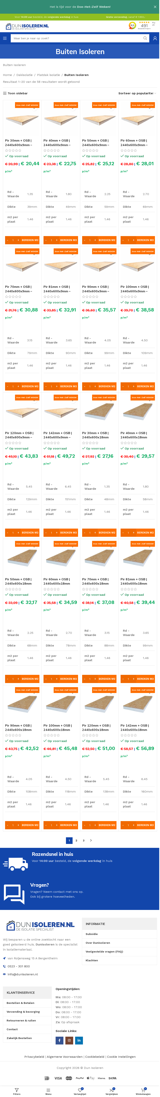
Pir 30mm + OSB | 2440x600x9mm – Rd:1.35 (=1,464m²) (19, 144)
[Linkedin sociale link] (79, 1040)
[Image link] (40, 925)
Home (7, 75)
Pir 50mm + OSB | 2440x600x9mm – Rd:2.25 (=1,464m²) (96, 144)
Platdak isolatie (48, 75)
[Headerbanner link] (80, 7)
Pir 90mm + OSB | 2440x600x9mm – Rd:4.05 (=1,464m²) (96, 291)
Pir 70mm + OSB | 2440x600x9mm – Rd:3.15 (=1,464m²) (19, 291)
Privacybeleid (34, 1057)
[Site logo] (27, 26)
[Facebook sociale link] (59, 1040)
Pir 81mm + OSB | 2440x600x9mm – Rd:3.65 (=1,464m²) (58, 291)
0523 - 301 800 (19, 966)
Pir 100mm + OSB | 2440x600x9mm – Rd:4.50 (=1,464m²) (135, 291)
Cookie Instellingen (121, 1057)
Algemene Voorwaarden (65, 1057)
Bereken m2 (30, 240)
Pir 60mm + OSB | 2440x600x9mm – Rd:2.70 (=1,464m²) (135, 144)
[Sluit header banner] (155, 7)
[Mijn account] (155, 38)
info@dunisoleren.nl (23, 974)
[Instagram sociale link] (69, 1040)
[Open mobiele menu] (5, 38)
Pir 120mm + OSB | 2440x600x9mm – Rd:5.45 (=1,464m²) (19, 437)
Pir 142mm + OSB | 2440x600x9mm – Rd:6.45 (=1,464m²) (58, 437)
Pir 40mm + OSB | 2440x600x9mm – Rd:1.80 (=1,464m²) (58, 144)
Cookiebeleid (95, 1057)
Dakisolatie (24, 75)
